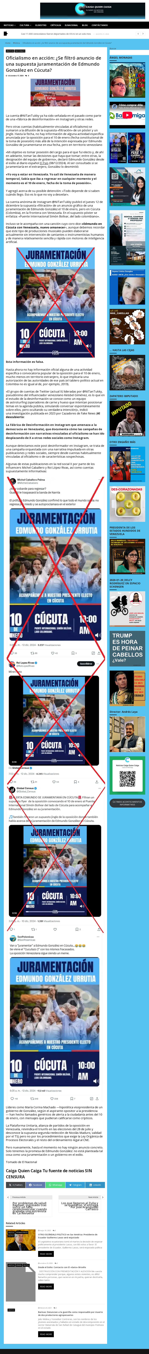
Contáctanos (100, 25)
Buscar (113, 48)
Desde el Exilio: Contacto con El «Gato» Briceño (62, 1267)
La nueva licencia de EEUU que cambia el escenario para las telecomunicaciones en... (63, 33)
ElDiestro (40, 25)
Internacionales (22, 1232)
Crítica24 (55, 25)
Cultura (24, 25)
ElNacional (71, 25)
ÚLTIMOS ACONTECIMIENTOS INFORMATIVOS (127, 803)
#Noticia (10, 51)
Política (11, 1236)
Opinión (19, 1265)
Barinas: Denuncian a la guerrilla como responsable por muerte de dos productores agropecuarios (70, 1313)
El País (44, 163)
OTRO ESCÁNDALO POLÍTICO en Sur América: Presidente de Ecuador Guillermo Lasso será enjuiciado (67, 1236)
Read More (46, 1254)
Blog (85, 25)
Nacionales (20, 51)
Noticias (9, 25)
